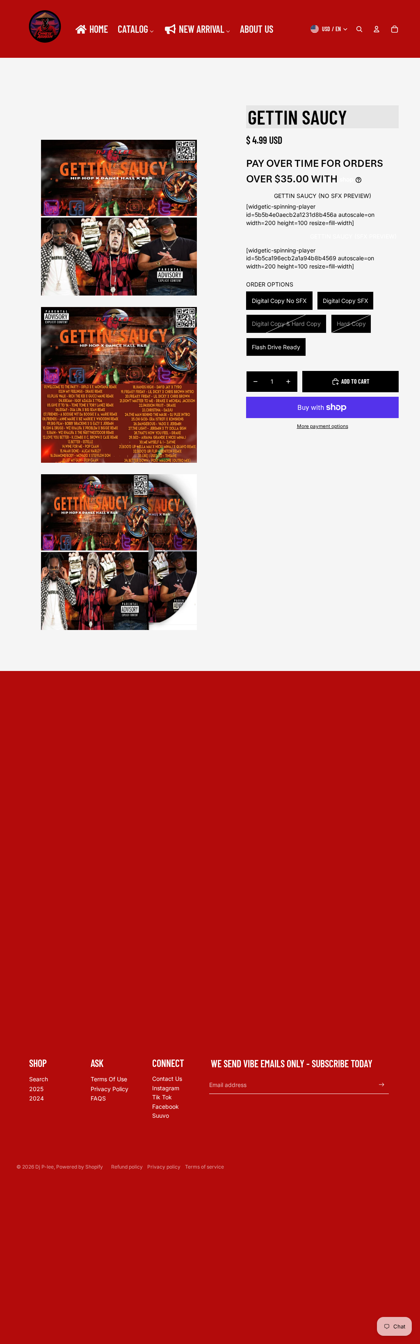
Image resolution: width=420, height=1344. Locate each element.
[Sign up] (381, 1085)
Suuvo (160, 1115)
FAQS (98, 1098)
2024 (36, 1098)
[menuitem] (91, 29)
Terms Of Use (109, 1079)
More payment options (322, 426)
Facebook (165, 1106)
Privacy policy (163, 1167)
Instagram (165, 1088)
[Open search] (359, 29)
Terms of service (204, 1167)
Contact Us (167, 1078)
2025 (36, 1088)
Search (38, 1079)
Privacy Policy (109, 1088)
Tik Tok (162, 1097)
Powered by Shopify (79, 1167)
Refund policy (127, 1167)
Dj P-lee (44, 1167)
